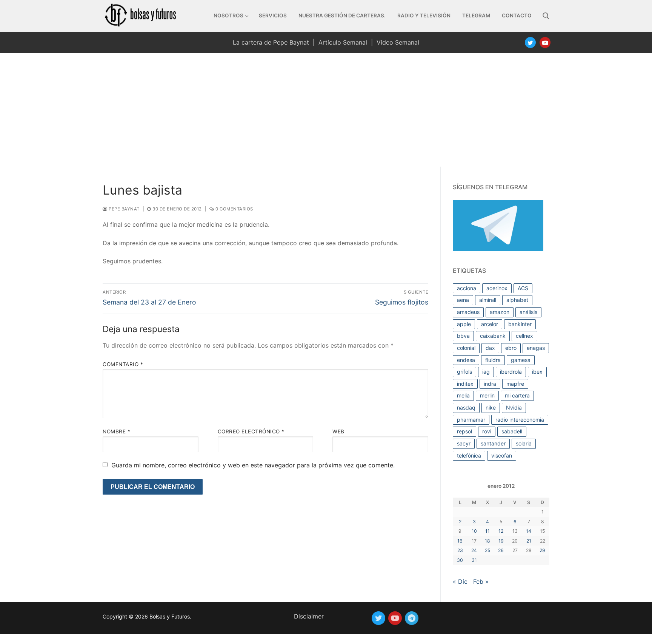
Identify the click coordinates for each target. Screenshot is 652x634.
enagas (536, 348)
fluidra (493, 360)
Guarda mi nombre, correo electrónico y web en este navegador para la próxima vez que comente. (253, 465)
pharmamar (471, 419)
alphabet (517, 300)
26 (501, 550)
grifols (464, 371)
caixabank (493, 335)
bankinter (520, 324)
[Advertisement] (326, 110)
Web (338, 431)
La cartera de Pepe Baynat (271, 42)
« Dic (460, 581)
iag (486, 371)
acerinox (496, 288)
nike (491, 407)
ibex (537, 371)
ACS (523, 288)
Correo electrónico (251, 431)
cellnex (524, 335)
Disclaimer (309, 616)
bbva (463, 335)
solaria (524, 443)
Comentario (123, 364)
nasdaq (466, 407)
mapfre (515, 383)
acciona (466, 288)
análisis (528, 312)
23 (460, 550)
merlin (487, 395)
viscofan (501, 455)
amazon (499, 312)
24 (474, 550)
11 (487, 531)
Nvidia (514, 407)
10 (474, 531)
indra (490, 383)
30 (460, 560)
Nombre (116, 431)
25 (487, 550)
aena (463, 300)
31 (474, 560)
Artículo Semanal (342, 42)
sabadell (511, 431)
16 (460, 541)
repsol (464, 431)
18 (487, 541)
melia (463, 395)
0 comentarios (233, 209)
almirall (487, 300)
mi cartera (517, 395)
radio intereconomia (519, 419)
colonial (466, 348)
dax (490, 348)
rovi (486, 431)
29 (542, 550)
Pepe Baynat (124, 209)
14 (528, 531)
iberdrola (511, 371)
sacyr (464, 443)
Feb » (481, 581)
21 (528, 541)
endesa (466, 360)
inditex (465, 383)
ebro (511, 348)
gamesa (521, 360)
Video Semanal (398, 42)
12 (500, 531)
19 (501, 541)
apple (464, 324)
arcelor (489, 324)
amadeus (468, 312)
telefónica (469, 455)
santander (493, 443)
